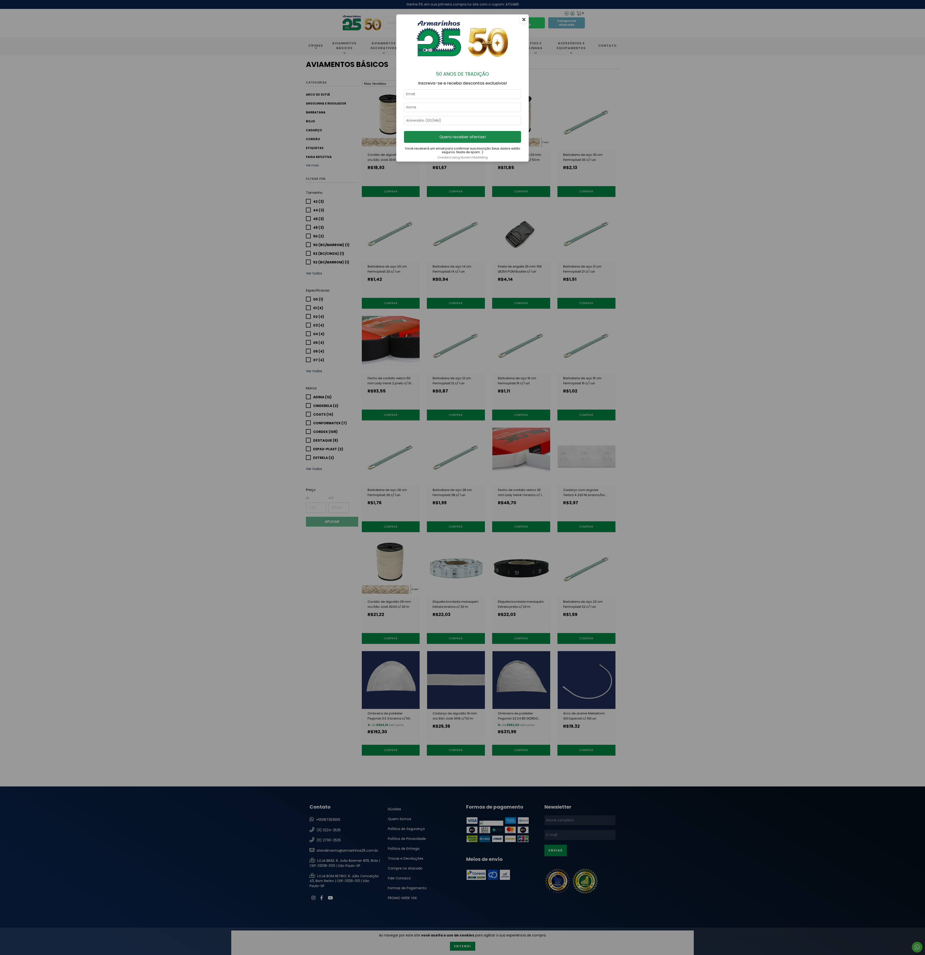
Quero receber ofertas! (462, 137)
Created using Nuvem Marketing (462, 157)
